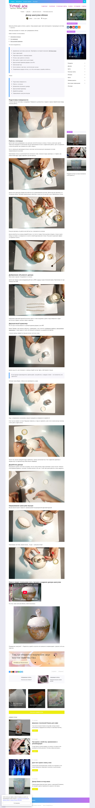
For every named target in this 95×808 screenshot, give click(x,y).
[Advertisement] (76, 109)
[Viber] (17, 672)
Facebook (71, 27)
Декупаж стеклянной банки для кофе (45, 723)
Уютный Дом (18, 6)
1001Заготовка (52, 51)
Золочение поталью (15, 37)
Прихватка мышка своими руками (43, 679)
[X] (13, 672)
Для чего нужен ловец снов (41, 763)
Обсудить (44, 18)
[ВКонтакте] (9, 672)
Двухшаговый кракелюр (16, 41)
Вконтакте (68, 27)
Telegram (76, 27)
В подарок (54, 671)
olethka (30, 18)
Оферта (33, 800)
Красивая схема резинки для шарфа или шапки (16, 704)
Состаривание (14, 39)
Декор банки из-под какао (41, 781)
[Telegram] (22, 672)
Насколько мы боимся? (14, 678)
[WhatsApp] (18, 672)
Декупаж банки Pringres (36, 705)
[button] (69, 56)
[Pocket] (15, 672)
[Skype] (20, 672)
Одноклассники (79, 27)
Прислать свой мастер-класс (77, 14)
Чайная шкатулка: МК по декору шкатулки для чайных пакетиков (55, 703)
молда (39, 280)
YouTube (73, 27)
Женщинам (60, 671)
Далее (35, 730)
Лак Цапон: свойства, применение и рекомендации (44, 742)
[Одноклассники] (11, 672)
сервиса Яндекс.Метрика (16, 800)
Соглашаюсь (17, 803)
